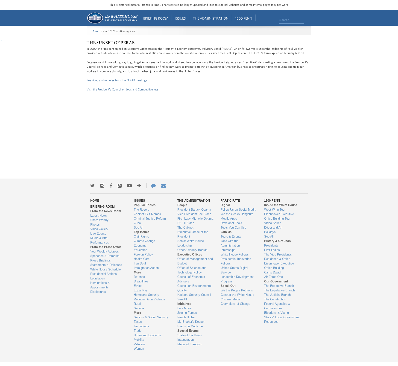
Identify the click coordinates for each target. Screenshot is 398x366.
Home (112, 18)
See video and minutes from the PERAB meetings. (117, 80)
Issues (180, 18)
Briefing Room (155, 18)
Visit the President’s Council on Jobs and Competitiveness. (123, 89)
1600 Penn (243, 18)
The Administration (210, 18)
